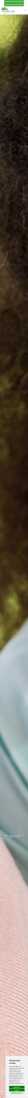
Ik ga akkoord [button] (16, 1087)
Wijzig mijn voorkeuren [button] (17, 1093)
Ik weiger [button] (17, 1090)
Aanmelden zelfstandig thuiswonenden (14, 4)
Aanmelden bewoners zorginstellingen (14, 1)
